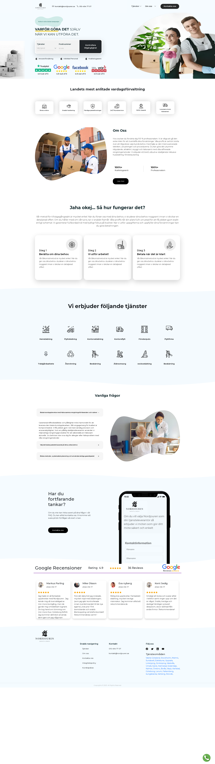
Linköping (150, 663)
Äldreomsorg (120, 364)
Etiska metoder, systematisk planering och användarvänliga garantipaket (67, 456)
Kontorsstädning (95, 339)
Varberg (161, 674)
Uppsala (169, 660)
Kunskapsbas (88, 668)
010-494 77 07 (85, 6)
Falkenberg (168, 671)
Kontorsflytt (119, 339)
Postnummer (65, 44)
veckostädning (144, 364)
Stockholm (166, 658)
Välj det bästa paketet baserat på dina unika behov (59, 445)
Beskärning (95, 364)
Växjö (169, 668)
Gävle (154, 666)
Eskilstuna (159, 660)
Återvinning (70, 364)
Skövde (169, 674)
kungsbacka (151, 674)
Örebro (156, 668)
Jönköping (161, 663)
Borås (163, 668)
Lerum (159, 671)
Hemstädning (46, 339)
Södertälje (172, 666)
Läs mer (120, 181)
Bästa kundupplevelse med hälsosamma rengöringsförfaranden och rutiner (68, 412)
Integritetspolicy (89, 663)
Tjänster (41, 44)
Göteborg (150, 671)
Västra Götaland (153, 658)
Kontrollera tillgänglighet (90, 46)
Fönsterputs (144, 339)
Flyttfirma (169, 339)
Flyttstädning (70, 339)
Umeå (148, 666)
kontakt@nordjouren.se (65, 6)
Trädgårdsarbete (46, 364)
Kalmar (149, 668)
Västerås (170, 663)
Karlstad (176, 668)
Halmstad (162, 666)
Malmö (175, 658)
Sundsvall (150, 660)
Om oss (85, 653)
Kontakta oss (170, 6)
